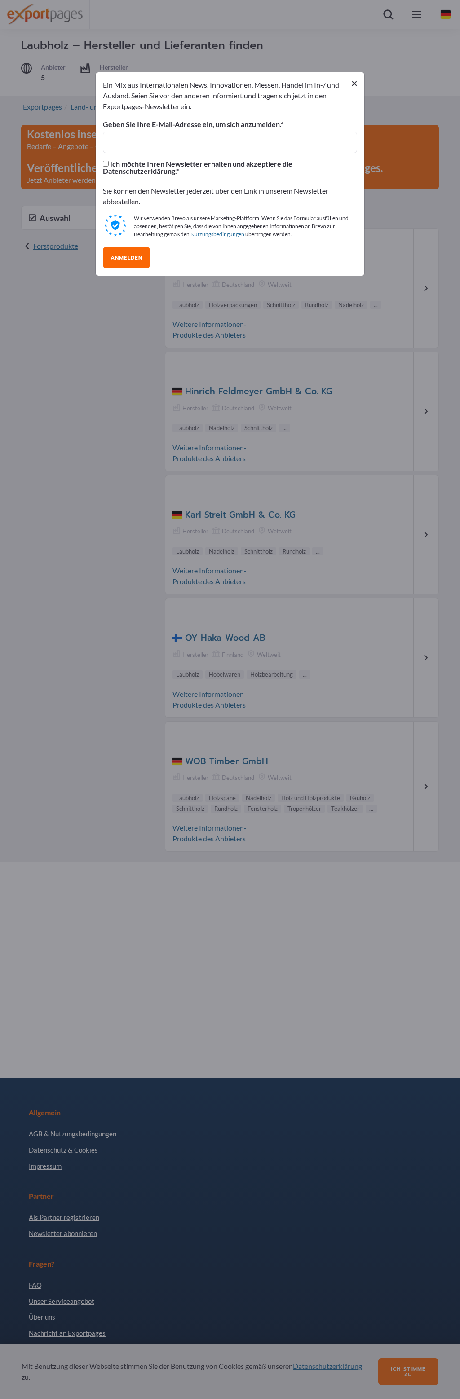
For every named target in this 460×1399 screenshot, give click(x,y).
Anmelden (126, 258)
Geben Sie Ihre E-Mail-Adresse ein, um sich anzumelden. (192, 124)
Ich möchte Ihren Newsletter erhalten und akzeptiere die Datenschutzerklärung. (197, 167)
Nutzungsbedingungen (217, 234)
